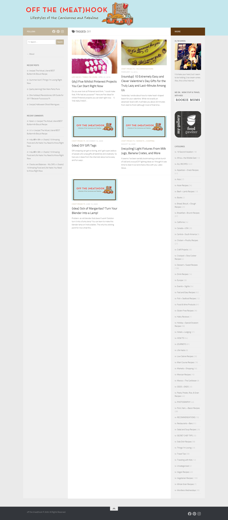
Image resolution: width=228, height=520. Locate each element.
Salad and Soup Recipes (186, 429)
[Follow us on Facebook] (53, 31)
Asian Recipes (182, 185)
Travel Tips (181, 454)
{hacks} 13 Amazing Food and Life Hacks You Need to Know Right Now (45, 142)
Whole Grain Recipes (185, 484)
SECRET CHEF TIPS (185, 435)
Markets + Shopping (145, 141)
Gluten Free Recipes (185, 310)
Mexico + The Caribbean (187, 380)
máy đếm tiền (35, 139)
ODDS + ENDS (183, 387)
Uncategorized (183, 466)
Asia (178, 179)
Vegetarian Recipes (185, 478)
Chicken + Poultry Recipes (187, 240)
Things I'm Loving (90, 77)
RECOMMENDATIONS (144, 69)
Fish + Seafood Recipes (186, 298)
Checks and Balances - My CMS (42, 164)
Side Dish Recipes (184, 441)
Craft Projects (128, 69)
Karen (31, 121)
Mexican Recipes (184, 374)
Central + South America (187, 234)
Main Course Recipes (185, 362)
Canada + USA (182, 228)
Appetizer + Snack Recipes (188, 170)
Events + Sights (183, 286)
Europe (180, 280)
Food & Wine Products (186, 304)
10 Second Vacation (185, 152)
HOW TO (180, 338)
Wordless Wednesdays (186, 490)
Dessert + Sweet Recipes (187, 265)
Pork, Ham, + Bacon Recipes (188, 408)
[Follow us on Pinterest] (58, 31)
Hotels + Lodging (184, 332)
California (181, 222)
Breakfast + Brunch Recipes (188, 213)
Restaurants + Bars (185, 423)
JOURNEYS (181, 344)
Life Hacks (76, 77)
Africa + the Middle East (186, 158)
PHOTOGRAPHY (183, 402)
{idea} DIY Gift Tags (84, 145)
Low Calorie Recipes (185, 356)
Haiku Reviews (183, 317)
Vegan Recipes (183, 472)
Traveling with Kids (184, 460)
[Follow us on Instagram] (62, 31)
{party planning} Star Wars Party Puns (44, 89)
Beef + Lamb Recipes (185, 191)
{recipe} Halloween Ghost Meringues (44, 104)
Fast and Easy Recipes (186, 292)
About (31, 54)
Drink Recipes (182, 274)
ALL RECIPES (182, 164)
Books (179, 197)
